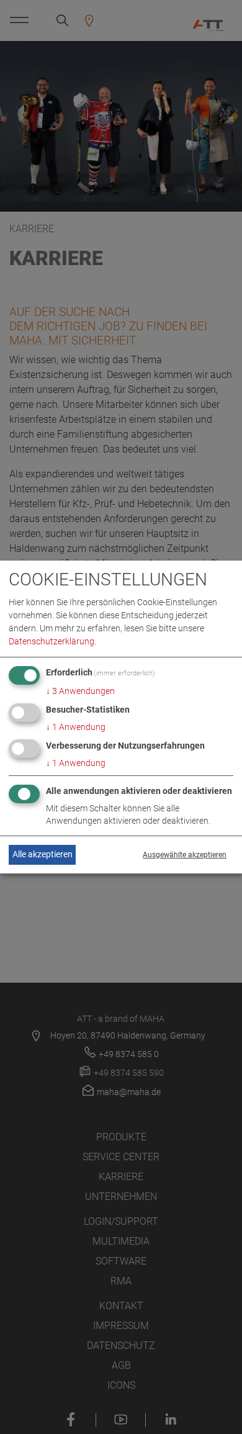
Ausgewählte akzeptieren (184, 854)
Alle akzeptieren (42, 854)
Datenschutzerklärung (51, 641)
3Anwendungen (80, 691)
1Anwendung (75, 727)
